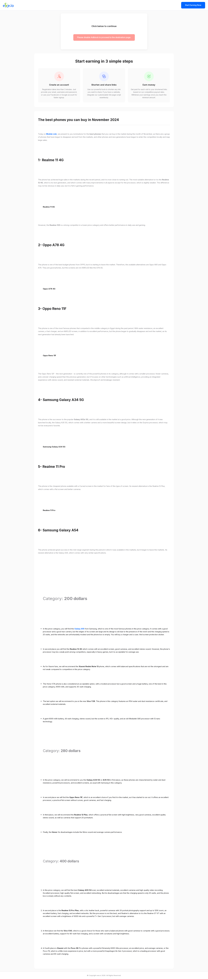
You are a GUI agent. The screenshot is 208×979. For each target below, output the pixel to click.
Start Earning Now (193, 5)
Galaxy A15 (79, 629)
